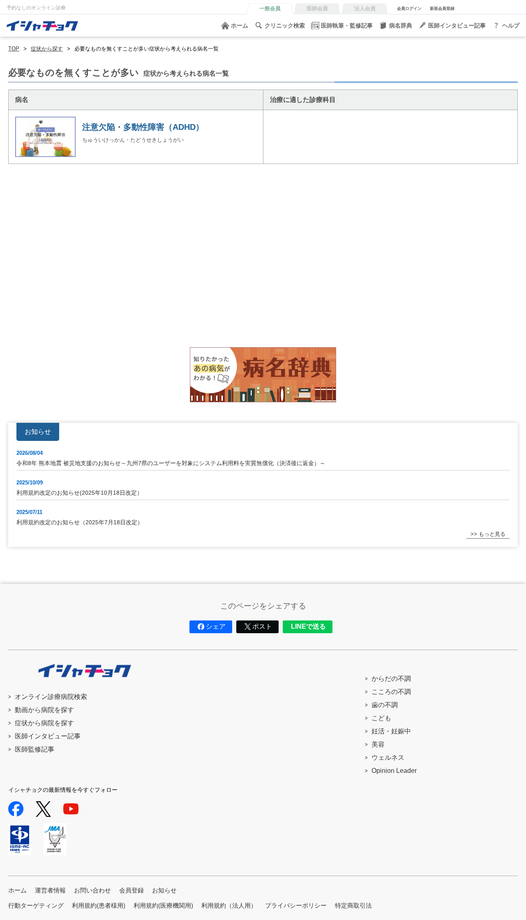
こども (381, 718)
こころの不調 (391, 691)
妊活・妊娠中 (391, 731)
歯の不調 (384, 704)
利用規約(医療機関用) (163, 905)
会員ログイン (409, 8)
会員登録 (131, 890)
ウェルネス (387, 757)
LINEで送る (308, 626)
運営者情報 (50, 890)
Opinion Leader (394, 770)
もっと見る (492, 534)
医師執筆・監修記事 (347, 25)
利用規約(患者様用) (98, 905)
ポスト (262, 626)
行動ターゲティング (36, 905)
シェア (216, 626)
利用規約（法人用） (229, 905)
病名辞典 (400, 25)
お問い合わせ (92, 890)
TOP (13, 49)
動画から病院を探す (44, 709)
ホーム (239, 25)
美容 (378, 744)
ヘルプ (510, 25)
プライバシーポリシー (296, 905)
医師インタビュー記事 (457, 25)
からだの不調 (391, 678)
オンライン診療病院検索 (51, 696)
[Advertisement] (254, 269)
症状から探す (47, 49)
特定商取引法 (353, 905)
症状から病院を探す (44, 722)
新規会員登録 (442, 8)
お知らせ (164, 890)
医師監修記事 (34, 749)
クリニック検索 (285, 25)
